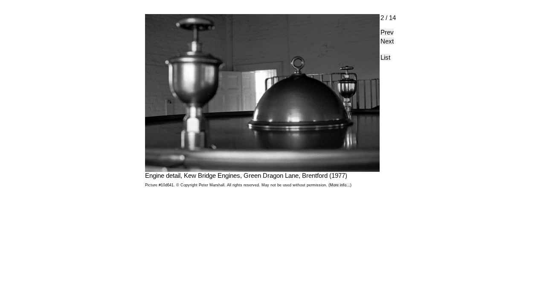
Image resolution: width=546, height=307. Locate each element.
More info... (340, 185)
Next (387, 41)
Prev (387, 32)
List (385, 57)
